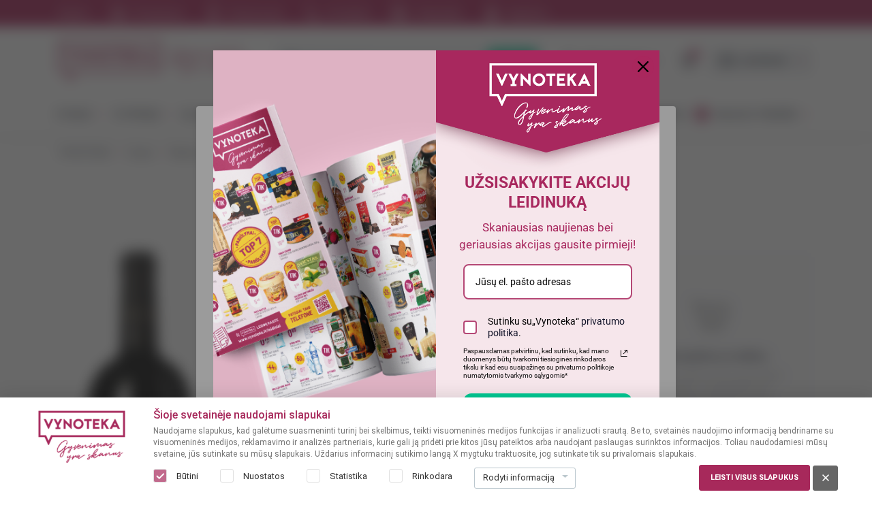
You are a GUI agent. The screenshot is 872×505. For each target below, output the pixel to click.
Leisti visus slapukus (754, 477)
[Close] (643, 66)
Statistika (348, 476)
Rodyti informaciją (519, 477)
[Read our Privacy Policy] (624, 353)
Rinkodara (432, 476)
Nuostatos (264, 476)
